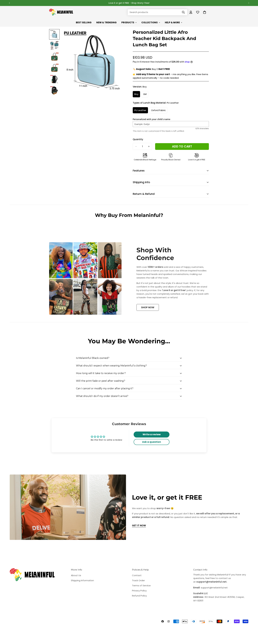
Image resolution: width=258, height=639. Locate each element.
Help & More (172, 22)
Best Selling (84, 22)
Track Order (138, 580)
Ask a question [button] (151, 442)
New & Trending (106, 22)
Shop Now (147, 307)
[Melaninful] (61, 12)
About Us (76, 575)
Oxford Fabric (159, 111)
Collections (149, 22)
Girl (145, 95)
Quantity (138, 139)
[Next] (248, 3)
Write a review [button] (152, 434)
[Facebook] (162, 621)
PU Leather (141, 111)
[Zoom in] (119, 35)
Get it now (139, 525)
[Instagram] (168, 621)
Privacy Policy (139, 590)
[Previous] (9, 3)
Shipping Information (82, 580)
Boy (137, 95)
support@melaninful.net (214, 587)
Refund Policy (139, 595)
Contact (137, 575)
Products (127, 22)
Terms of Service (141, 585)
